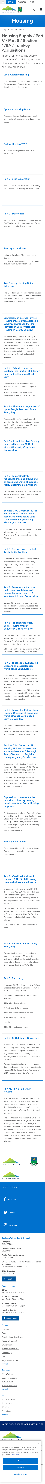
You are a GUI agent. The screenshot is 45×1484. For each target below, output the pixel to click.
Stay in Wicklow (8, 1399)
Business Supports (9, 1378)
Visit (32, 2)
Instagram (13, 1225)
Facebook (12, 1199)
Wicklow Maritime (9, 1386)
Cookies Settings (20, 1474)
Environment (7, 1345)
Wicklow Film (7, 1382)
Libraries (5, 1356)
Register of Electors (10, 1360)
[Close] (38, 1444)
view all (5, 1364)
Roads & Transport (9, 1341)
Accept (21, 1461)
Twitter (12, 1212)
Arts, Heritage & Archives (12, 1337)
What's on (6, 1407)
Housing (5, 1329)
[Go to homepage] (11, 1175)
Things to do (7, 1403)
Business (22, 2)
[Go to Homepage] (11, 1162)
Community (7, 1352)
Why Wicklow (7, 1374)
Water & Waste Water (10, 1349)
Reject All (20, 1468)
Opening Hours (10, 1318)
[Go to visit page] (33, 1162)
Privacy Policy (15, 1455)
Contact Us (8, 1279)
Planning (5, 1333)
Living (10, 2)
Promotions (6, 1411)
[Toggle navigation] (41, 9)
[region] (20, 1461)
